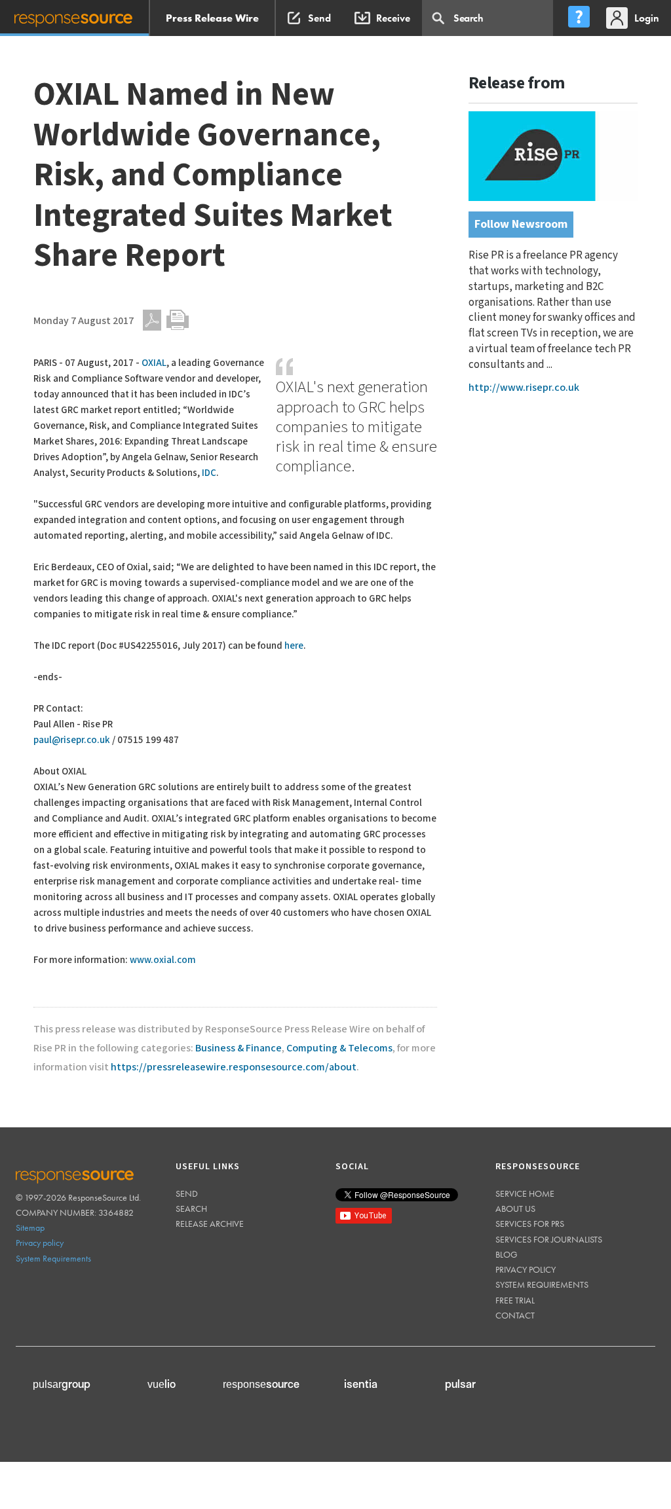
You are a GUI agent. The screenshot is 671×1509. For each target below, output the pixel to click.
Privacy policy (40, 1242)
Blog (506, 1254)
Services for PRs (529, 1223)
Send (187, 1193)
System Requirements (53, 1258)
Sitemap (30, 1227)
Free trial (515, 1300)
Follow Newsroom (520, 224)
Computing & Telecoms (339, 1048)
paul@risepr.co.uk (71, 740)
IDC (209, 473)
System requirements (541, 1284)
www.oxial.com (163, 960)
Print (177, 320)
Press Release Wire (212, 18)
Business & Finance (238, 1048)
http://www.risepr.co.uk (524, 388)
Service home (524, 1193)
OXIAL (154, 363)
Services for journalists (548, 1239)
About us (515, 1208)
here (293, 646)
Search (191, 1208)
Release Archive (210, 1223)
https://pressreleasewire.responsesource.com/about (233, 1067)
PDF (152, 320)
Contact (515, 1315)
